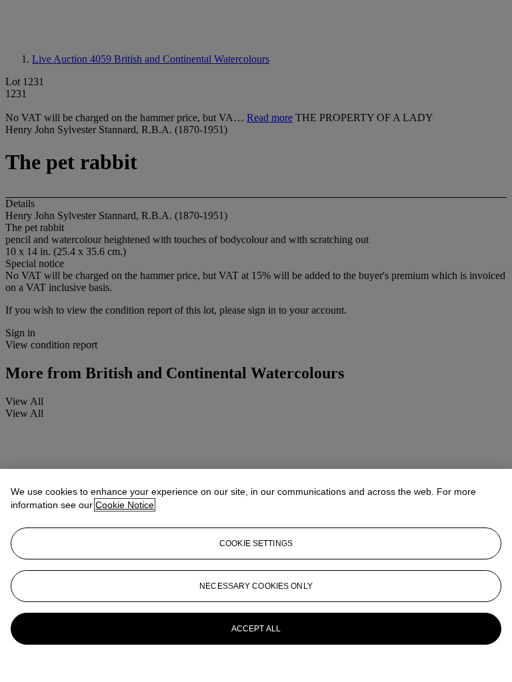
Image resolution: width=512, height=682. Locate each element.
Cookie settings (256, 543)
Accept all (256, 628)
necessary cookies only (256, 586)
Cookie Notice (124, 505)
